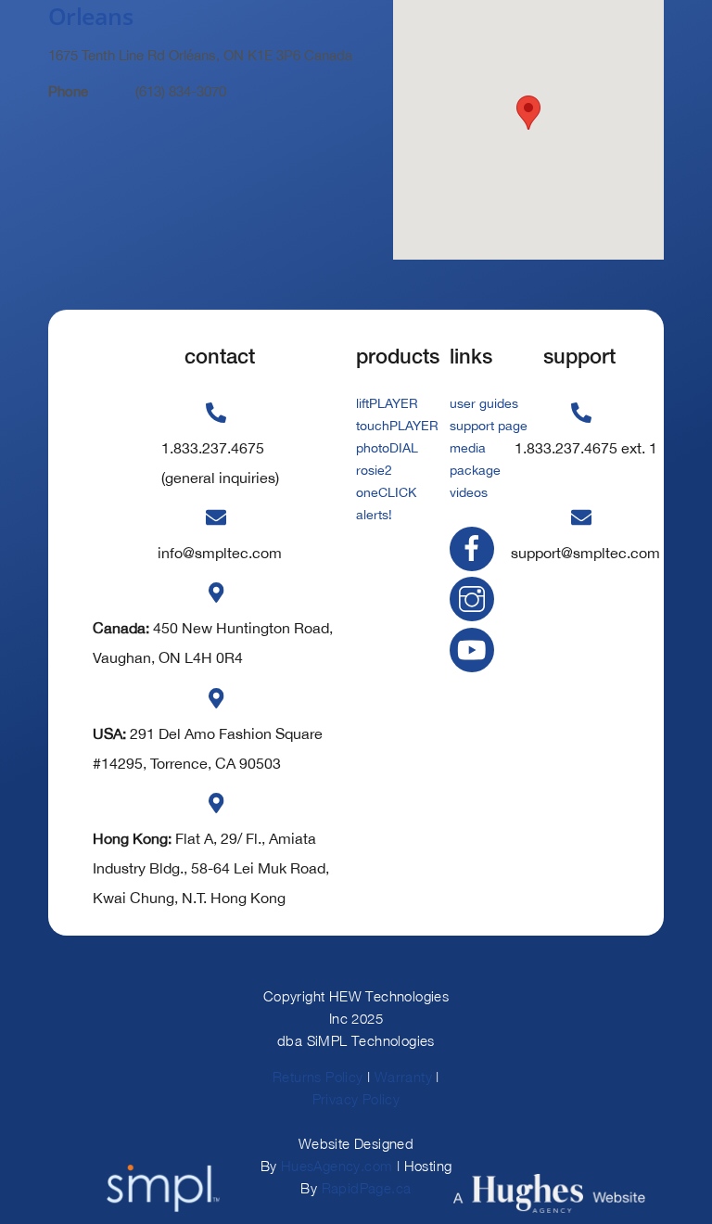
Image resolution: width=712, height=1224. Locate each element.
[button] (528, 112)
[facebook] (475, 547)
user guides (484, 403)
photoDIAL (387, 447)
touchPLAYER (397, 425)
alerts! (374, 514)
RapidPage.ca (367, 1187)
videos (469, 492)
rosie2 (374, 470)
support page (489, 425)
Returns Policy (318, 1076)
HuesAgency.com (337, 1165)
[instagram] (475, 598)
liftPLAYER (387, 403)
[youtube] (475, 648)
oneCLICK (386, 492)
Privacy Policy (356, 1098)
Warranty (403, 1076)
